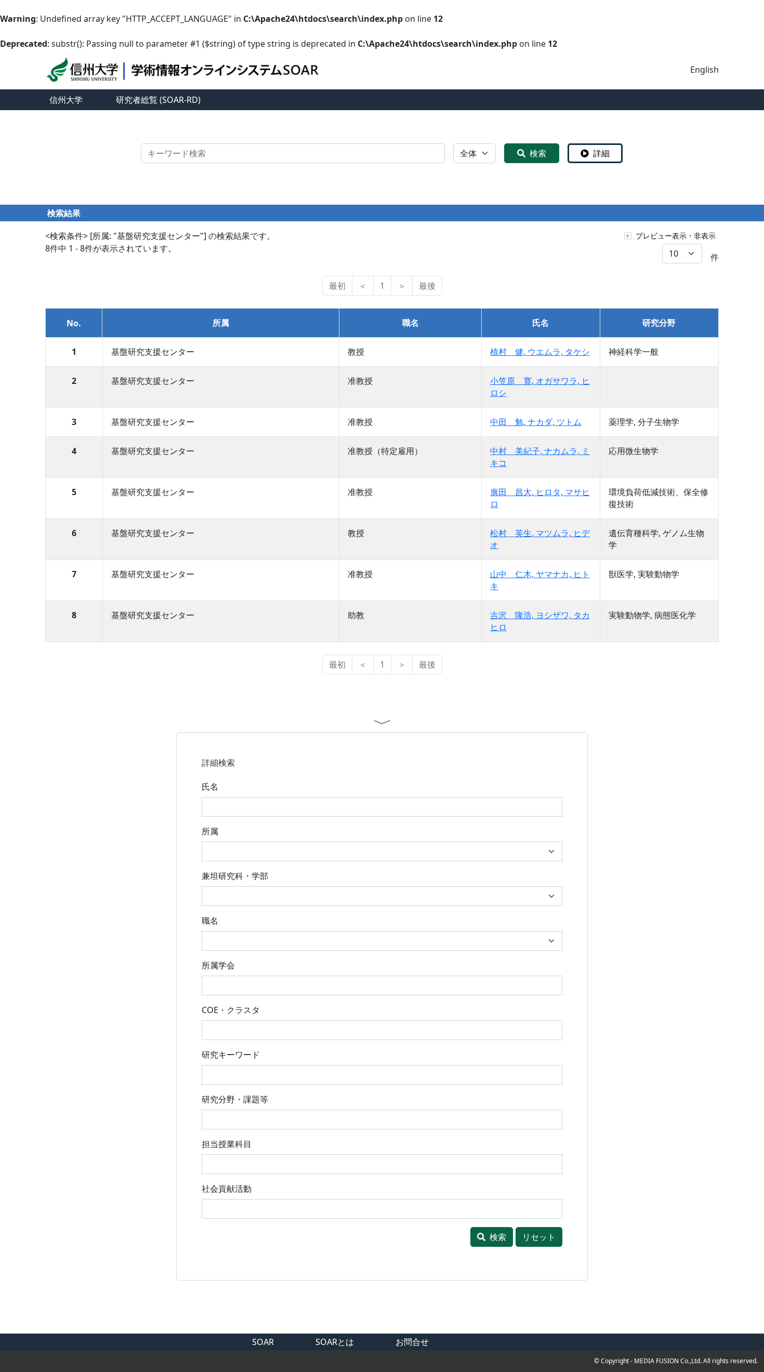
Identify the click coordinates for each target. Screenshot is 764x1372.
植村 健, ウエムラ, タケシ (540, 351)
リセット (539, 1237)
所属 (210, 831)
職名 (210, 920)
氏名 (210, 786)
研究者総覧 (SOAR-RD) (158, 99)
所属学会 (218, 965)
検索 (538, 153)
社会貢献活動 (227, 1188)
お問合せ (412, 1342)
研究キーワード (231, 1054)
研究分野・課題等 (235, 1099)
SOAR (263, 1342)
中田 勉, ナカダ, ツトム (536, 422)
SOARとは (334, 1342)
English (704, 69)
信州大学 (66, 99)
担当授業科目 (227, 1144)
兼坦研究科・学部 (235, 876)
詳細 (601, 153)
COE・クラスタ (231, 1010)
